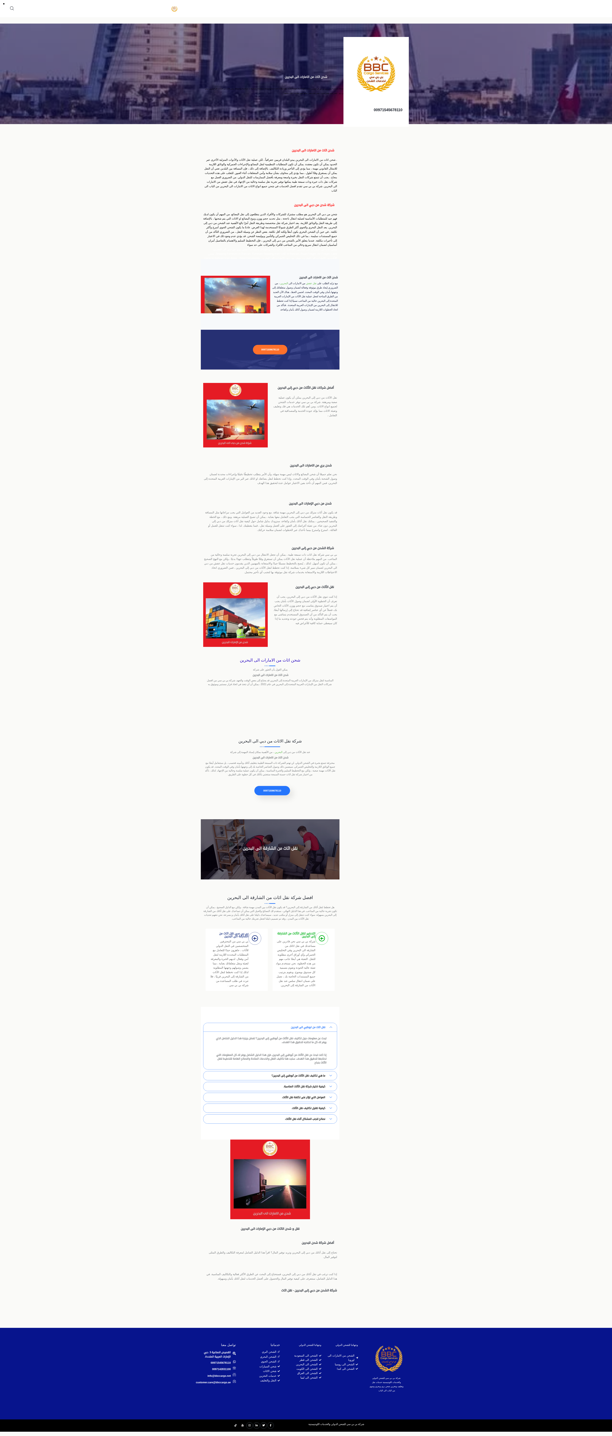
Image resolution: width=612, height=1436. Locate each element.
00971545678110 (388, 110)
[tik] (235, 1425)
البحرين (284, 283)
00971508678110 (270, 349)
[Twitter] (263, 1425)
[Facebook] (270, 1425)
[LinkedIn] (256, 1425)
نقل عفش (311, 283)
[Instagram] (249, 1425)
